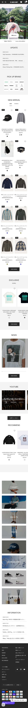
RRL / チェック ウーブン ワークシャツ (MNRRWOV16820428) (21, 227)
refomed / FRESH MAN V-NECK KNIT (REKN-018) (20, 130)
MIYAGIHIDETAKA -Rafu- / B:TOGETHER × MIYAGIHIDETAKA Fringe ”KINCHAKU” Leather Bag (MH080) (7, 163)
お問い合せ (4, 674)
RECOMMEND (5, 660)
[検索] (5, 2)
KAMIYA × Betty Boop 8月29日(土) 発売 (13, 354)
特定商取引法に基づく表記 (21, 656)
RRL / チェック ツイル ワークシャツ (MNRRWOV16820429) (7, 227)
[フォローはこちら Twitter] (17, 669)
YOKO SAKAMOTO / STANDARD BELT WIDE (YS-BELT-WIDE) (21, 162)
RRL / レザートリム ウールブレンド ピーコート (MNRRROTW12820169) (7, 196)
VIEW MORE (14, 269)
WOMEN (16, 103)
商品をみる (14, 35)
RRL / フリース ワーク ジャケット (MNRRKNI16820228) (21, 195)
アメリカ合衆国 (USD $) (8, 684)
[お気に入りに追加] (12, 110)
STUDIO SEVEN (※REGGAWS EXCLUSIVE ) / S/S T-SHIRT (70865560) (9, 312)
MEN (11, 103)
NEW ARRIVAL (5, 647)
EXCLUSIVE (4, 657)
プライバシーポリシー (20, 659)
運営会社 (4, 677)
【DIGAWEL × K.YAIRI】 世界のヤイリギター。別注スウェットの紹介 (13, 400)
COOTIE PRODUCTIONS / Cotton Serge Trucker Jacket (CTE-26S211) (9, 454)
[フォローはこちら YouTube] (24, 669)
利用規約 (17, 662)
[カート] (25, 2)
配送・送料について (20, 647)
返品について (18, 650)
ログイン (4, 671)
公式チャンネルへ (14, 418)
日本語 (17, 684)
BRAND (3, 655)
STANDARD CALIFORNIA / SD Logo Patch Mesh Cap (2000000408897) (7, 131)
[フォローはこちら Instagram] (21, 669)
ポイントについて (5, 669)
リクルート (4, 679)
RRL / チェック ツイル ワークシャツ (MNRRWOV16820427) (7, 259)
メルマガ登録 (4, 666)
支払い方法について (20, 652)
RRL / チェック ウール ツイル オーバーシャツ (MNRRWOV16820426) (21, 259)
